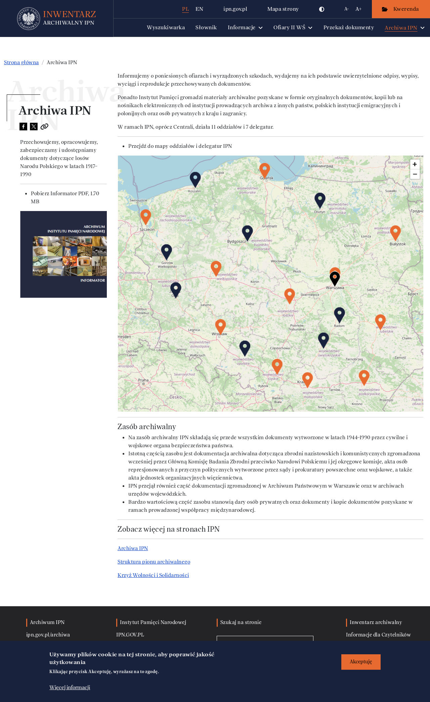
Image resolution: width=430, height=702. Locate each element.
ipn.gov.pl (235, 9)
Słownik (206, 27)
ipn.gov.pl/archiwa (48, 634)
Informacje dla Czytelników (378, 634)
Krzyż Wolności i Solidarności (153, 575)
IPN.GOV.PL (130, 634)
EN (199, 9)
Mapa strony (283, 9)
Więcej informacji (69, 687)
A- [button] (346, 9)
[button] (322, 9)
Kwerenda (406, 9)
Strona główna (21, 62)
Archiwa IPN (133, 548)
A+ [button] (358, 9)
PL (185, 9)
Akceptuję (361, 661)
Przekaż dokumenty (349, 27)
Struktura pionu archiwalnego (154, 562)
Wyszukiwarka (166, 27)
